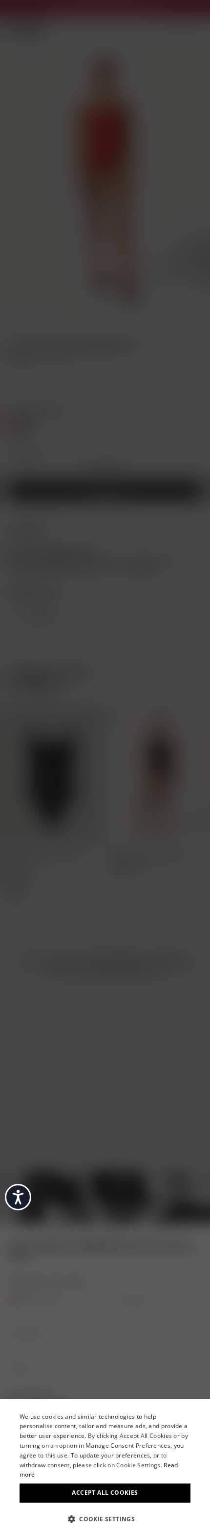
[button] (105, 1518)
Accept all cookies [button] (105, 1492)
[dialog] (105, 1467)
